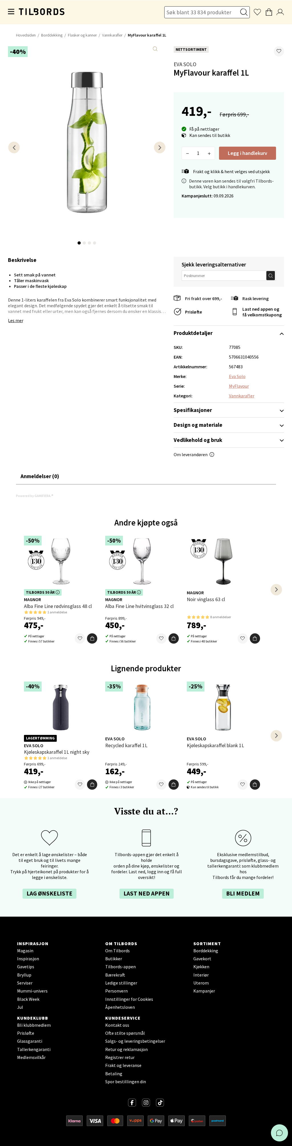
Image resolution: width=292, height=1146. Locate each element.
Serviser (25, 983)
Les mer (15, 320)
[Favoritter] (80, 638)
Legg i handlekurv (247, 153)
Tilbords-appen (120, 966)
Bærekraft (115, 975)
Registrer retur (120, 1057)
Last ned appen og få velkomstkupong (262, 312)
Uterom (201, 983)
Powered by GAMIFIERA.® (34, 496)
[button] (279, 51)
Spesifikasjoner (193, 410)
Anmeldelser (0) (40, 476)
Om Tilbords (117, 950)
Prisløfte (193, 312)
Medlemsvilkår (31, 1057)
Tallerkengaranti (33, 1049)
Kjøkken (201, 966)
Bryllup (24, 975)
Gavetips (25, 966)
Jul (20, 1007)
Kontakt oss (117, 1025)
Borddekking (51, 35)
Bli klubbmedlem (34, 1025)
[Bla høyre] (159, 147)
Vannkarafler (112, 35)
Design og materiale (198, 424)
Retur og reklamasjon (126, 1049)
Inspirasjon (28, 958)
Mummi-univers (32, 991)
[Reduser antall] (187, 153)
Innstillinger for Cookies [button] (129, 999)
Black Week (28, 999)
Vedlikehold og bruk (198, 439)
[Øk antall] (209, 153)
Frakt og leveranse (123, 1065)
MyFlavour (239, 386)
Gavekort (202, 958)
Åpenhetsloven (120, 1007)
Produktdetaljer (193, 333)
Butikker (113, 958)
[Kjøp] (92, 638)
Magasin (25, 950)
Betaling (113, 1073)
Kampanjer (204, 991)
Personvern (116, 991)
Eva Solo (185, 64)
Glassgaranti (29, 1041)
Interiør (201, 975)
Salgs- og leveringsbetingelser (135, 1041)
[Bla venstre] (14, 147)
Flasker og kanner (82, 35)
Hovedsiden (26, 35)
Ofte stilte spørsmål (125, 1033)
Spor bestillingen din (125, 1081)
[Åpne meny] (11, 12)
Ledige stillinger (121, 983)
